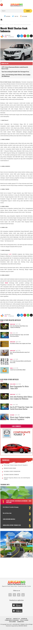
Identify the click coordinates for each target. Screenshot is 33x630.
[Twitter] (18, 594)
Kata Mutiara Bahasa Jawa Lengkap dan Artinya (20, 343)
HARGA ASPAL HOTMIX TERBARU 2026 (12, 525)
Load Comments (16, 426)
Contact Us (16, 618)
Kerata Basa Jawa (7, 513)
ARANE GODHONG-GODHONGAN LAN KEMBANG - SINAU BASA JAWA (18, 501)
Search (28, 11)
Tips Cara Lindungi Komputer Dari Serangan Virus (15, 71)
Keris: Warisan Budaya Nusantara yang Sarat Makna (20, 352)
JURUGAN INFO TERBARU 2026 (20, 624)
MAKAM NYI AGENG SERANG (10, 468)
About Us (8, 618)
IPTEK (6, 36)
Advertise (24, 618)
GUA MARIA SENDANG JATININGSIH (11, 474)
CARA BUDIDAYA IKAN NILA (9, 519)
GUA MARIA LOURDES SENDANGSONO (12, 471)
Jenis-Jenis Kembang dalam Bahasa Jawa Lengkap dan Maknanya (19, 326)
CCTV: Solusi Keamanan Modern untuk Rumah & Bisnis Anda (20, 361)
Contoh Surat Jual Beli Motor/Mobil (17, 369)
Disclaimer (12, 621)
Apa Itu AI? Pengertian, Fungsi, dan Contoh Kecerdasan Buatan (19, 335)
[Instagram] (14, 594)
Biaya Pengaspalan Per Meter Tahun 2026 (19, 387)
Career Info (20, 621)
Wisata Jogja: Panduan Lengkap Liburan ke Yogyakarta (20, 418)
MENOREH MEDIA (22, 625)
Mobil (6, 283)
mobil (10, 254)
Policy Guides (24, 620)
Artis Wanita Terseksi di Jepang (10, 507)
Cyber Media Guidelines (12, 620)
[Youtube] (23, 594)
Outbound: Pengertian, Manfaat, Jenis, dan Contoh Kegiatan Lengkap (17, 478)
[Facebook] (10, 594)
